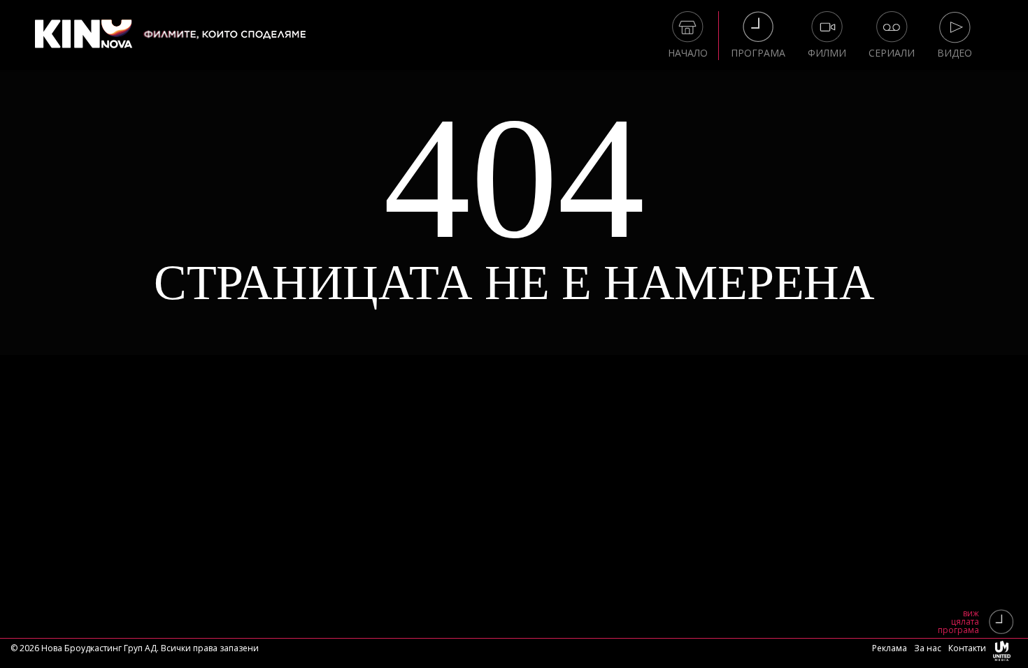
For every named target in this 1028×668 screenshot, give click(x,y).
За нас (927, 648)
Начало (688, 52)
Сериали (892, 52)
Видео (954, 52)
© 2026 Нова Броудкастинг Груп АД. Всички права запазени (134, 648)
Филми (827, 52)
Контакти (967, 648)
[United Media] (1002, 653)
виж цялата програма (958, 621)
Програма (758, 52)
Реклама (889, 648)
